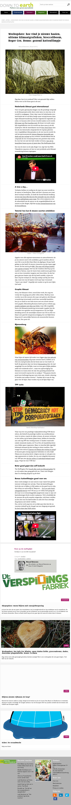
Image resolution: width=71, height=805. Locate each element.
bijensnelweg (42, 364)
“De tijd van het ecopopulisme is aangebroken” (25, 790)
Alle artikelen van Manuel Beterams (39, 565)
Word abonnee (57, 783)
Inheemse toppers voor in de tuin (25, 771)
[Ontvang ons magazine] (8, 763)
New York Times (46, 127)
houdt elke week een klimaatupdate (41, 469)
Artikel (23, 556)
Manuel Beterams (24, 46)
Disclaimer (56, 786)
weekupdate (22, 558)
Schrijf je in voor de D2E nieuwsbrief (25, 552)
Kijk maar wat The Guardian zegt (26, 123)
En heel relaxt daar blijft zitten (25, 508)
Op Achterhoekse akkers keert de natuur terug (26, 765)
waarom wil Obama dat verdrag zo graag (41, 449)
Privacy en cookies (58, 788)
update (28, 558)
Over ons (55, 781)
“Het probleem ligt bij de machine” (24, 796)
